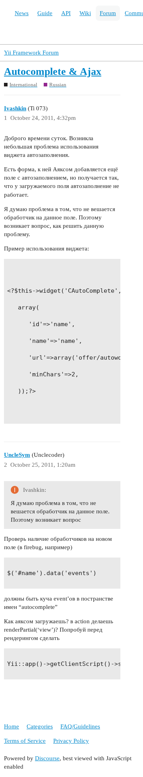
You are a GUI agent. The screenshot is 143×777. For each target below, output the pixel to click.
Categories (40, 726)
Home (11, 726)
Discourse (47, 758)
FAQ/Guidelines (80, 726)
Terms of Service (25, 741)
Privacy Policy (71, 741)
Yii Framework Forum (31, 52)
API (66, 13)
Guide (44, 13)
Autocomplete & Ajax (52, 71)
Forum (108, 13)
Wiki (85, 13)
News (22, 13)
